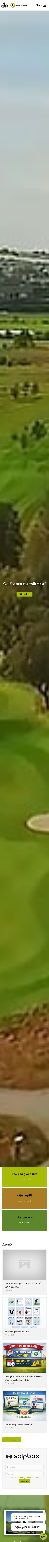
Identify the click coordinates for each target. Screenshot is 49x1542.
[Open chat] (43, 1536)
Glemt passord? (32, 1477)
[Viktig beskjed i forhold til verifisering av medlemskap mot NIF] (24, 1365)
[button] (41, 5)
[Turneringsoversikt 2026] (24, 1318)
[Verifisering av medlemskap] (24, 1411)
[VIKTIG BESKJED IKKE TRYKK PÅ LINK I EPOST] (24, 1272)
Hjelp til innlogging (17, 1477)
